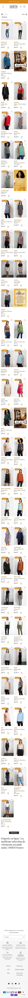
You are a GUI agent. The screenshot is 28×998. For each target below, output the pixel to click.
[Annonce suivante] (25, 1)
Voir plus (14, 832)
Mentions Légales (19, 969)
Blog (8, 973)
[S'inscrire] (23, 937)
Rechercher (20, 966)
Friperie (8, 966)
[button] (3, 6)
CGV (8, 969)
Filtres (23, 14)
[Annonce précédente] (3, 1)
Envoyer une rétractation (19, 974)
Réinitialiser (4, 17)
